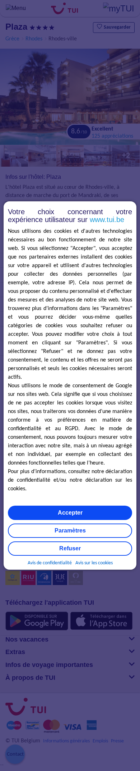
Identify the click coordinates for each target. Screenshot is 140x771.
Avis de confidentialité (50, 563)
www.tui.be (107, 220)
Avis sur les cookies (94, 563)
